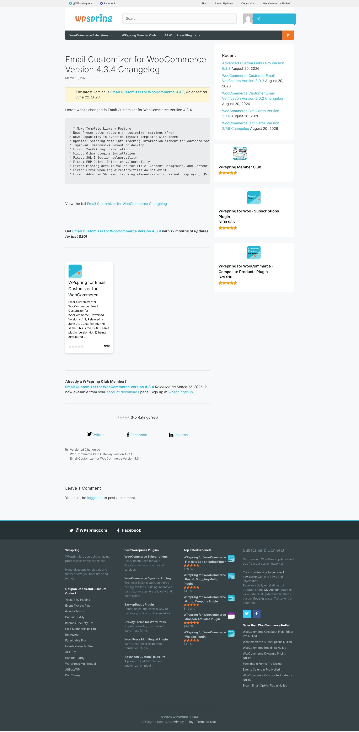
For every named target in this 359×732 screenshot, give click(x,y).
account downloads (122, 392)
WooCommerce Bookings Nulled (264, 647)
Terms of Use (206, 722)
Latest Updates (224, 3)
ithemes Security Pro (79, 623)
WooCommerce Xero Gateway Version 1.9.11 (101, 454)
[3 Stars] (123, 417)
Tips (204, 3)
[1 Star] (118, 417)
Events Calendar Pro (79, 646)
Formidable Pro (75, 640)
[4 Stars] (126, 417)
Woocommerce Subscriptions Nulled (267, 642)
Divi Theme (72, 675)
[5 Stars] (128, 417)
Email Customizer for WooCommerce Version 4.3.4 (116, 231)
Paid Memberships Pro (80, 628)
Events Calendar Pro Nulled (261, 669)
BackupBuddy (75, 617)
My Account (272, 589)
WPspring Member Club (139, 35)
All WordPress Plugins (180, 35)
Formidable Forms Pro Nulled (262, 663)
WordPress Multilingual (80, 663)
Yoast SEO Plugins (77, 599)
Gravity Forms (74, 611)
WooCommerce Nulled (276, 3)
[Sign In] (245, 18)
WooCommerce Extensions (88, 35)
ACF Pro (70, 652)
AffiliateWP (72, 669)
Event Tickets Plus (77, 605)
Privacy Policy (183, 722)
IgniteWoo (72, 634)
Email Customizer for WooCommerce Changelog (127, 204)
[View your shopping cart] (288, 35)
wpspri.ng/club (180, 392)
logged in (95, 498)
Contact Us (248, 3)
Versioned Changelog (85, 449)
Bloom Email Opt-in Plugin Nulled (265, 685)
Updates (258, 598)
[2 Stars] (121, 417)
